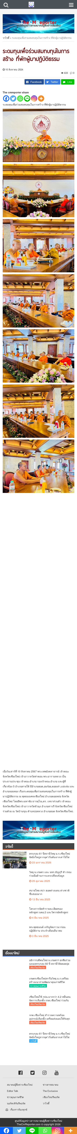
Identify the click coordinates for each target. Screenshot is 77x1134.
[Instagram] (34, 98)
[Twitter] (13, 98)
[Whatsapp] (20, 98)
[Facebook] (6, 98)
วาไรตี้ (6, 37)
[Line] (27, 98)
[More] (41, 98)
